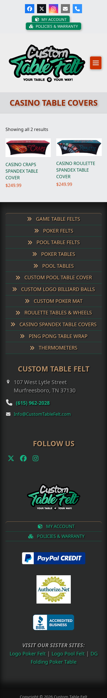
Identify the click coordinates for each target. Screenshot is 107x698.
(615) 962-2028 (38, 409)
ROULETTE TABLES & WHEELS (57, 319)
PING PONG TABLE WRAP (57, 343)
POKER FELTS (57, 237)
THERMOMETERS (57, 354)
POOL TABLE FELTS (57, 249)
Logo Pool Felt (69, 660)
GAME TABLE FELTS (57, 226)
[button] (96, 66)
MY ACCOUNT (60, 534)
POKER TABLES (57, 261)
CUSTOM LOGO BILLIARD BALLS (57, 296)
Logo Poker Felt (26, 660)
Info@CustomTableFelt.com (42, 421)
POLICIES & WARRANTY (60, 543)
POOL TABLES (57, 272)
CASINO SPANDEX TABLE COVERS (57, 331)
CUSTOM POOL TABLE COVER (57, 284)
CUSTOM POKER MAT (57, 308)
